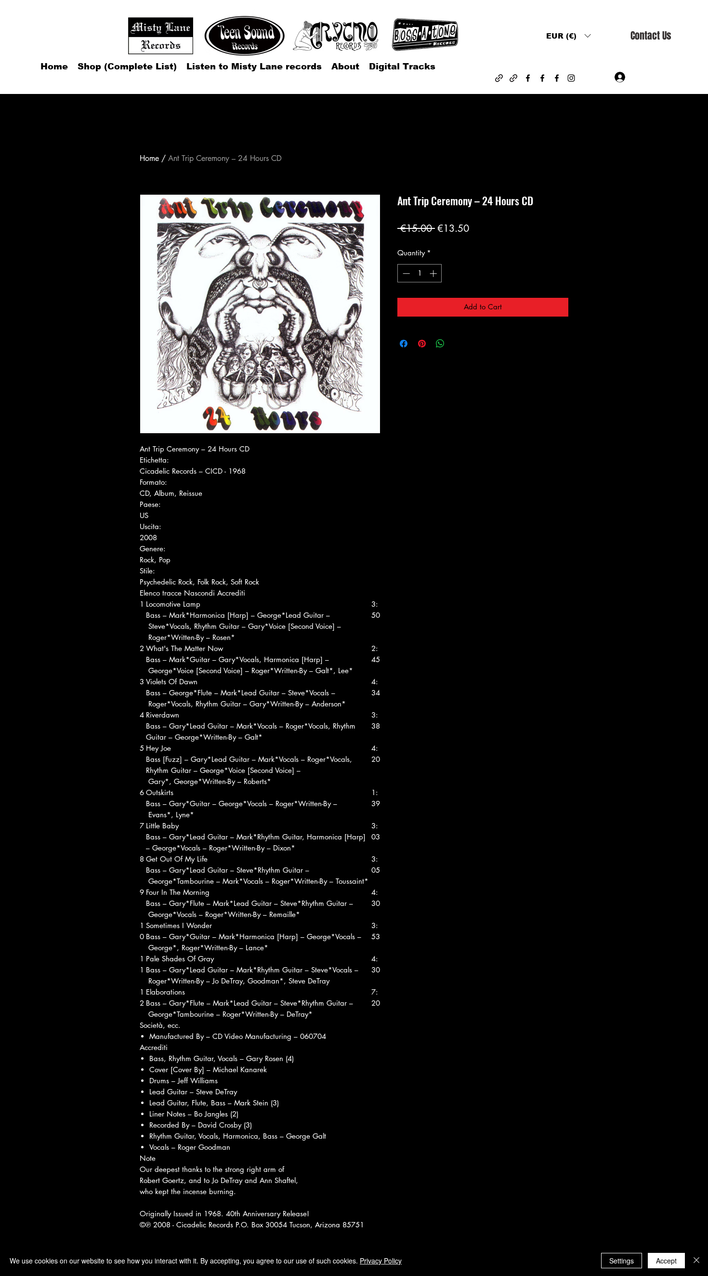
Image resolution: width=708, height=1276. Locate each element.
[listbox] (568, 36)
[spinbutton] (420, 273)
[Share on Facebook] (403, 343)
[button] (568, 36)
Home (149, 158)
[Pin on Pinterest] (422, 343)
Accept (666, 1260)
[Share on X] (458, 343)
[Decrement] (405, 273)
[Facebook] (528, 78)
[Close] (696, 1260)
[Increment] (434, 273)
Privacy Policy (381, 1260)
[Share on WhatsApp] (440, 343)
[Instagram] (571, 78)
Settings (621, 1260)
